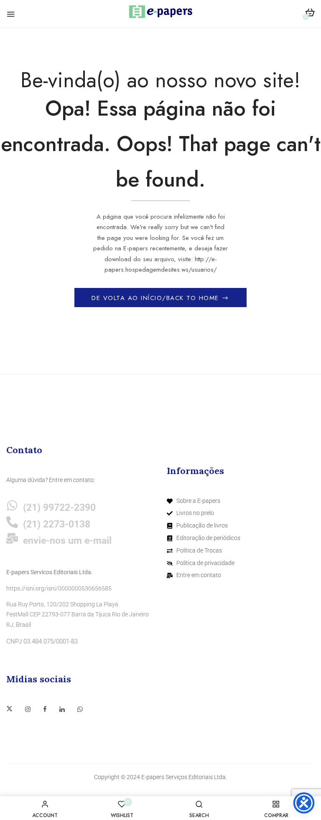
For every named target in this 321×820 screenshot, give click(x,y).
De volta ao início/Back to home (157, 298)
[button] (310, 14)
